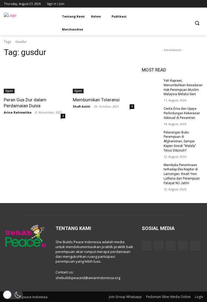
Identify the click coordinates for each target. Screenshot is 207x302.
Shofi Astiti (81, 106)
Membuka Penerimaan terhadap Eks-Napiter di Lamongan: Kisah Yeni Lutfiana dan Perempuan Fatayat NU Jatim (182, 174)
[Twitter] (185, 4)
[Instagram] (178, 4)
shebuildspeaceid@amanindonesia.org (88, 277)
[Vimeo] (192, 4)
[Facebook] (170, 4)
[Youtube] (200, 4)
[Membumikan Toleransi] (103, 78)
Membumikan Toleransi (96, 99)
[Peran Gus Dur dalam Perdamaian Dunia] (34, 78)
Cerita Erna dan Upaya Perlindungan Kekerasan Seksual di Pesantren (182, 113)
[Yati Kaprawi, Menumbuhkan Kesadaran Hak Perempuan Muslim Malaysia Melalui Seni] (151, 84)
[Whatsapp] (195, 245)
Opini (9, 91)
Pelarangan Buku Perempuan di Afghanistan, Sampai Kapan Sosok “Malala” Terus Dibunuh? (180, 141)
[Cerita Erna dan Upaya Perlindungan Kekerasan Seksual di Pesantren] (151, 113)
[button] (197, 23)
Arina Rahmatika (18, 112)
